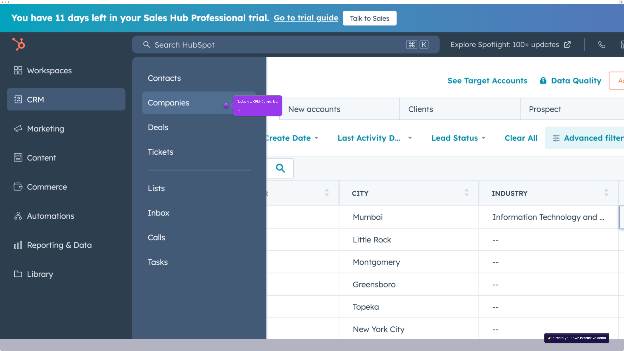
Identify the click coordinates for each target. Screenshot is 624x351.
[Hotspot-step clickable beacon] (226, 106)
